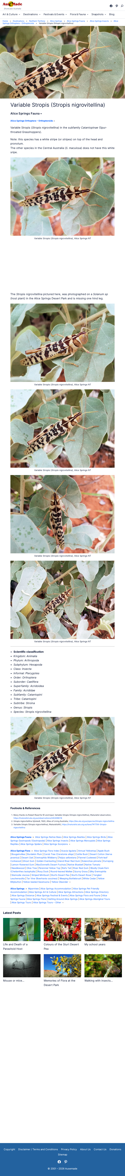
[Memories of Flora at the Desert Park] (62, 966)
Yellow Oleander (59, 882)
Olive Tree (32, 868)
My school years (94, 944)
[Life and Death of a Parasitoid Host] (22, 930)
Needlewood (18, 868)
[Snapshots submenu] (105, 14)
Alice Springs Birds (96, 837)
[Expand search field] (122, 6)
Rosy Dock (43, 871)
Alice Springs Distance (23, 895)
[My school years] (103, 930)
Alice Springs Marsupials (82, 840)
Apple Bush (104, 850)
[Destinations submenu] (40, 14)
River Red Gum (81, 868)
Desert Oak (27, 857)
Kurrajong (108, 861)
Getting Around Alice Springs (63, 899)
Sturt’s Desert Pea (60, 875)
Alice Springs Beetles (74, 837)
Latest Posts (12, 913)
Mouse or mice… (13, 980)
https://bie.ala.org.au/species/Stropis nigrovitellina (91, 821)
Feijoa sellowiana (67, 857)
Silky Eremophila (98, 871)
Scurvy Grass (81, 871)
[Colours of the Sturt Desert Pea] (62, 930)
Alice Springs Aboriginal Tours (94, 899)
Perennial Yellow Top (49, 868)
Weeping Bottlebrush (70, 878)
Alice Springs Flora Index (46, 850)
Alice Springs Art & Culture (42, 892)
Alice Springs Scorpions (56, 844)
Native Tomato (92, 864)
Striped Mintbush (40, 875)
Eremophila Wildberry (46, 857)
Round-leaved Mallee (61, 871)
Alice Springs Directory (97, 892)
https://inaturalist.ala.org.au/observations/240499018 (38, 818)
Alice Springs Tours (21, 902)
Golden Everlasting (46, 861)
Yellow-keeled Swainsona (36, 882)
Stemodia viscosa (21, 875)
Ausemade (71, 1168)
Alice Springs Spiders (31, 844)
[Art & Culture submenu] (19, 14)
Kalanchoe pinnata (91, 861)
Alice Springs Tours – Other (47, 902)
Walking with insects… (98, 980)
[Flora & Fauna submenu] (87, 14)
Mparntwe (33, 888)
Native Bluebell (75, 864)
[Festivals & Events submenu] (66, 14)
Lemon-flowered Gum (23, 864)
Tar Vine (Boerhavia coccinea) (42, 878)
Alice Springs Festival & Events (52, 895)
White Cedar (89, 878)
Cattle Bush (82, 854)
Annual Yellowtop (87, 850)
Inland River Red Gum (69, 861)
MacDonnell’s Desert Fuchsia (51, 864)
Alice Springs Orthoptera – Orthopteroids (31, 120)
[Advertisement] (62, 266)
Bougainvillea (18, 854)
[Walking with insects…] (103, 966)
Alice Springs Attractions (70, 892)
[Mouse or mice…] (22, 966)
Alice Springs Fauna (20, 837)
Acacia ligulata (68, 850)
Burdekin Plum (34, 854)
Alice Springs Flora (20, 850)
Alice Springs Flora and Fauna (85, 895)
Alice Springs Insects (57, 840)
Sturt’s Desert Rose (81, 875)
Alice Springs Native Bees (48, 837)
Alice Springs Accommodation (56, 888)
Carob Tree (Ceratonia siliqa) (59, 854)
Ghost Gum (29, 861)
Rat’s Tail (66, 868)
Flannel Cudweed (87, 857)
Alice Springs (17, 888)
